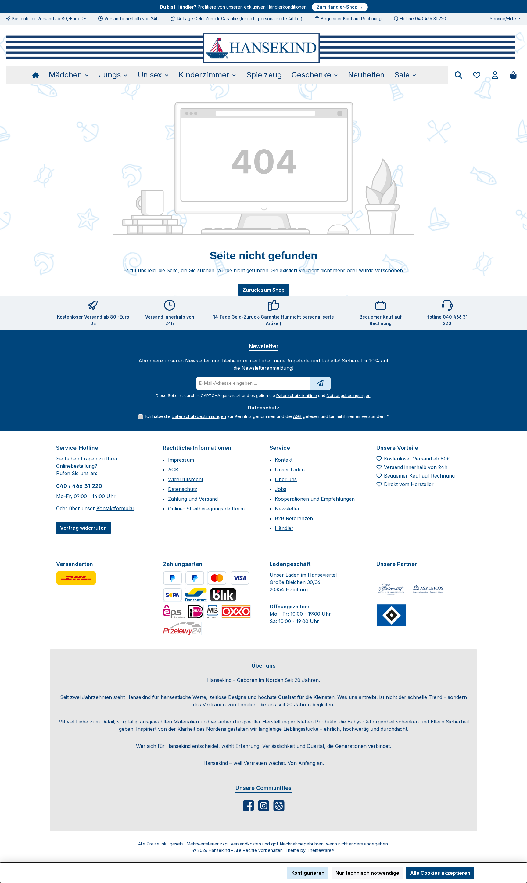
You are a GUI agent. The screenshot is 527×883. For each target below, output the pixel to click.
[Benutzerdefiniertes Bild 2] (428, 589)
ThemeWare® (321, 850)
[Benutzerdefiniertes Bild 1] (76, 578)
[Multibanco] (212, 611)
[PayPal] (172, 578)
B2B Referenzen (294, 518)
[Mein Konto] (495, 75)
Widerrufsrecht (185, 479)
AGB (297, 416)
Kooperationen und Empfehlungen (315, 499)
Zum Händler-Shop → (340, 6)
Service (280, 448)
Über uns (286, 479)
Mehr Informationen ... (77, 876)
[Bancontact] (196, 595)
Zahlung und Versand (193, 499)
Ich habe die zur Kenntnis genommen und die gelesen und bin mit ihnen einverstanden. (267, 416)
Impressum (181, 460)
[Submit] (320, 383)
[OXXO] (236, 611)
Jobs (280, 489)
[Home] (38, 75)
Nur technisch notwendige (367, 873)
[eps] (174, 611)
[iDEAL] (196, 611)
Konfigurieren (307, 873)
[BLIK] (223, 595)
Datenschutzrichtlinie (296, 395)
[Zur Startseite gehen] (260, 48)
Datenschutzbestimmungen (199, 416)
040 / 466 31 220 (79, 486)
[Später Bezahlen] (194, 578)
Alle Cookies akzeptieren (440, 873)
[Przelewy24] (182, 628)
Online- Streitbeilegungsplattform (206, 509)
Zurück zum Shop (263, 290)
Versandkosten (246, 843)
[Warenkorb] (513, 75)
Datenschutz (182, 489)
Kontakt (283, 460)
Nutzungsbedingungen (349, 395)
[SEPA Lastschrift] (172, 595)
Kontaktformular (115, 508)
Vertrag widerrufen (83, 528)
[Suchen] (458, 75)
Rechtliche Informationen (197, 448)
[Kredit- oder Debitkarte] (228, 578)
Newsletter (287, 509)
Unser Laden (290, 470)
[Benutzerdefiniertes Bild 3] (391, 615)
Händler (284, 528)
